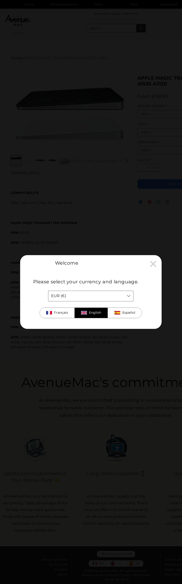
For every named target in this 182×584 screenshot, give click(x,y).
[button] (153, 264)
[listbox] (90, 296)
